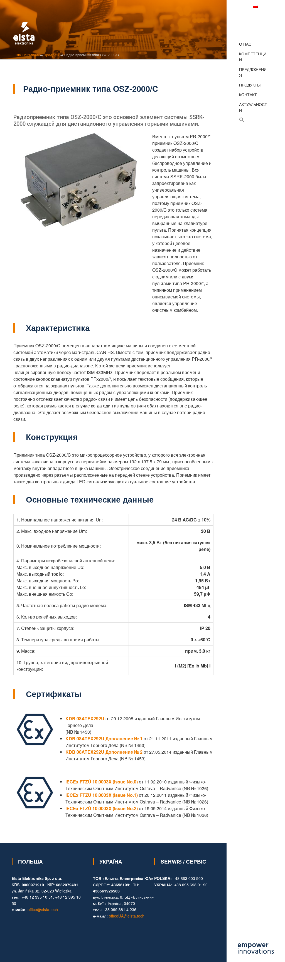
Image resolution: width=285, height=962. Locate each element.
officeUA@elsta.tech (126, 916)
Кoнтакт (248, 94)
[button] (253, 120)
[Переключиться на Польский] (255, 6)
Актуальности (253, 107)
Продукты (250, 85)
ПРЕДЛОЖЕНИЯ (253, 72)
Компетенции (252, 56)
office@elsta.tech (43, 909)
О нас (245, 44)
